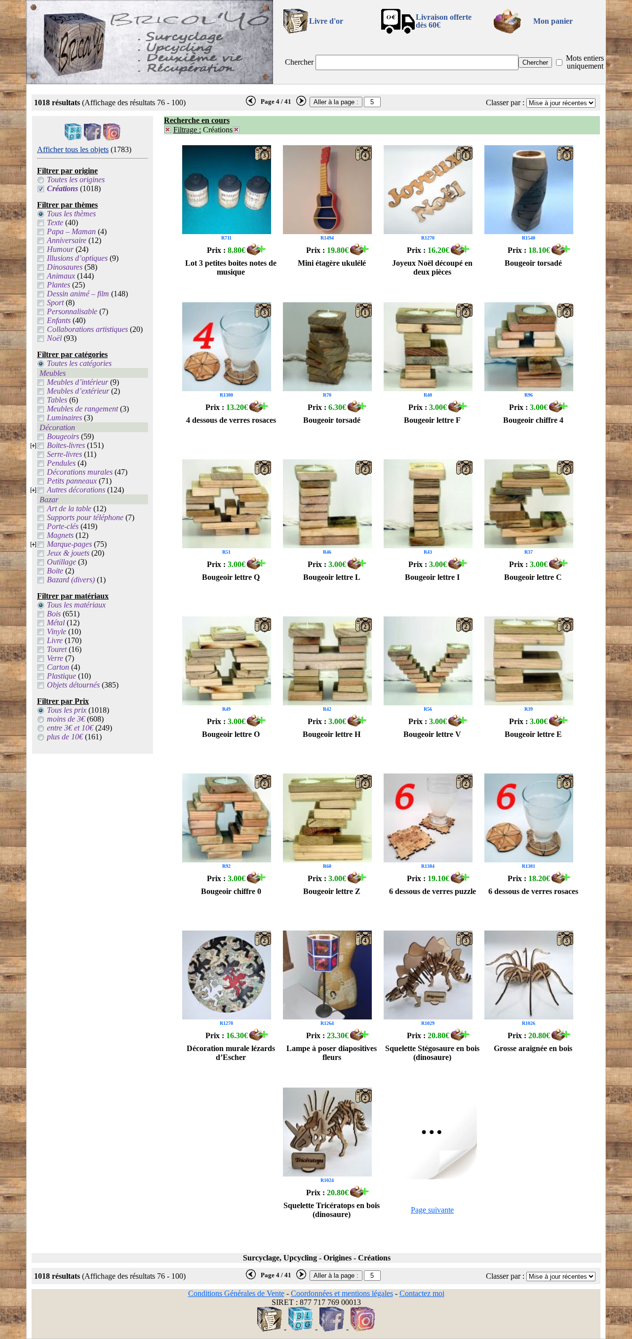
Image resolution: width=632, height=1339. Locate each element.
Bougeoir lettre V (432, 734)
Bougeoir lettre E (533, 734)
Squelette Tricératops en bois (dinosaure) (331, 1209)
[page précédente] (251, 103)
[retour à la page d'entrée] (149, 81)
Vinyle (56, 631)
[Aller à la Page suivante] (432, 1177)
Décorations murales (80, 472)
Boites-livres (66, 445)
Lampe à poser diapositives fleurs (331, 1052)
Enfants (59, 320)
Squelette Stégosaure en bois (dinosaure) (432, 1052)
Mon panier (553, 21)
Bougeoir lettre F (432, 420)
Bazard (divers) (71, 579)
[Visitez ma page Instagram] (111, 138)
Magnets (60, 535)
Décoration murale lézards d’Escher (231, 1052)
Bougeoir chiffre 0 (231, 891)
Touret (57, 649)
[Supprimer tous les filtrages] (167, 129)
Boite (55, 571)
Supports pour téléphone (85, 517)
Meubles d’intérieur (77, 382)
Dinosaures (64, 267)
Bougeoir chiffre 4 (533, 420)
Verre (55, 658)
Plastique (61, 676)
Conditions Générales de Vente (236, 1293)
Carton (58, 667)
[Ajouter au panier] (256, 252)
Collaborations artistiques (87, 329)
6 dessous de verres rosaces (533, 891)
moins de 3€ (66, 719)
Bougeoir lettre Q (231, 577)
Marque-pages (69, 544)
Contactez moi (421, 1293)
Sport (55, 302)
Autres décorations (76, 490)
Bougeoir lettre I (432, 577)
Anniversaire (66, 240)
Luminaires (64, 417)
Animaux (61, 276)
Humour (60, 249)
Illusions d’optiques (77, 258)
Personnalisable (72, 311)
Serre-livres (64, 454)
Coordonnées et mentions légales (342, 1293)
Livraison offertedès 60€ (444, 21)
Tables (57, 400)
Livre (55, 640)
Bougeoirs (63, 436)
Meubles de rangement (82, 409)
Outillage (61, 562)
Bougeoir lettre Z (331, 891)
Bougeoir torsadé (533, 263)
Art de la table (69, 508)
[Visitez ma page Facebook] (92, 138)
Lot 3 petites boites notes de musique (230, 267)
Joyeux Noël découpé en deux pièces (432, 267)
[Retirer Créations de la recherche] (236, 129)
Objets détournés (73, 685)
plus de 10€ (65, 736)
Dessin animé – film (78, 293)
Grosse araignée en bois (533, 1048)
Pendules (61, 463)
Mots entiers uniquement (585, 62)
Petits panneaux (72, 481)
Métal (56, 622)
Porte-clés (63, 526)
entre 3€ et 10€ (70, 728)
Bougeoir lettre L (331, 577)
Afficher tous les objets (73, 149)
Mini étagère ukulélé (332, 263)
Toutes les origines (76, 179)
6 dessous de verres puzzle (432, 891)
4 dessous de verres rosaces (231, 420)
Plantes (58, 285)
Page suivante (432, 1210)
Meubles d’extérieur (78, 391)
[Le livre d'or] (269, 1329)
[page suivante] (301, 103)
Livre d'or (326, 21)
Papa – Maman (71, 231)
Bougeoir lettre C (533, 577)
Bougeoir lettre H (331, 734)
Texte (55, 222)
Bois (54, 613)
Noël (54, 338)
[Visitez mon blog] (73, 138)
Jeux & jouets (68, 553)
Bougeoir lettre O (231, 734)
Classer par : (505, 102)
